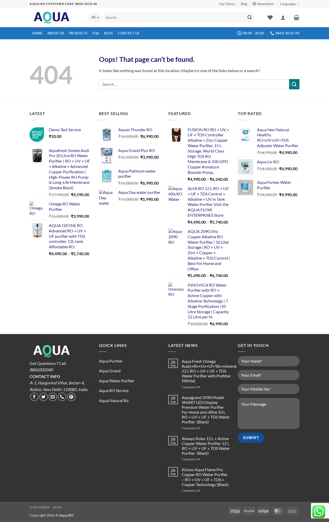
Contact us (129, 33)
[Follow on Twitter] (43, 397)
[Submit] (249, 17)
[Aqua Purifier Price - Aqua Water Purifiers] (55, 17)
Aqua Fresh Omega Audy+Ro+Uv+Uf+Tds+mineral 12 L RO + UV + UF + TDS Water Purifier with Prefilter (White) (209, 371)
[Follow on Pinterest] (71, 397)
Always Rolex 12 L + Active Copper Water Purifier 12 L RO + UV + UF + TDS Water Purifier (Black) (206, 446)
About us (55, 33)
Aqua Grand (110, 370)
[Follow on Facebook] (34, 397)
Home (37, 33)
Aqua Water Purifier (116, 380)
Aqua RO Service (114, 390)
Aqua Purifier (111, 360)
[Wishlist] (270, 17)
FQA (95, 33)
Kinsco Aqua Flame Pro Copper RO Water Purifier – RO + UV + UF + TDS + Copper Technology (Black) (205, 477)
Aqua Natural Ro (114, 400)
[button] (263, 4)
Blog (244, 4)
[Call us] (62, 397)
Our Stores (227, 4)
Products (78, 33)
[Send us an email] (53, 397)
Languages (288, 4)
